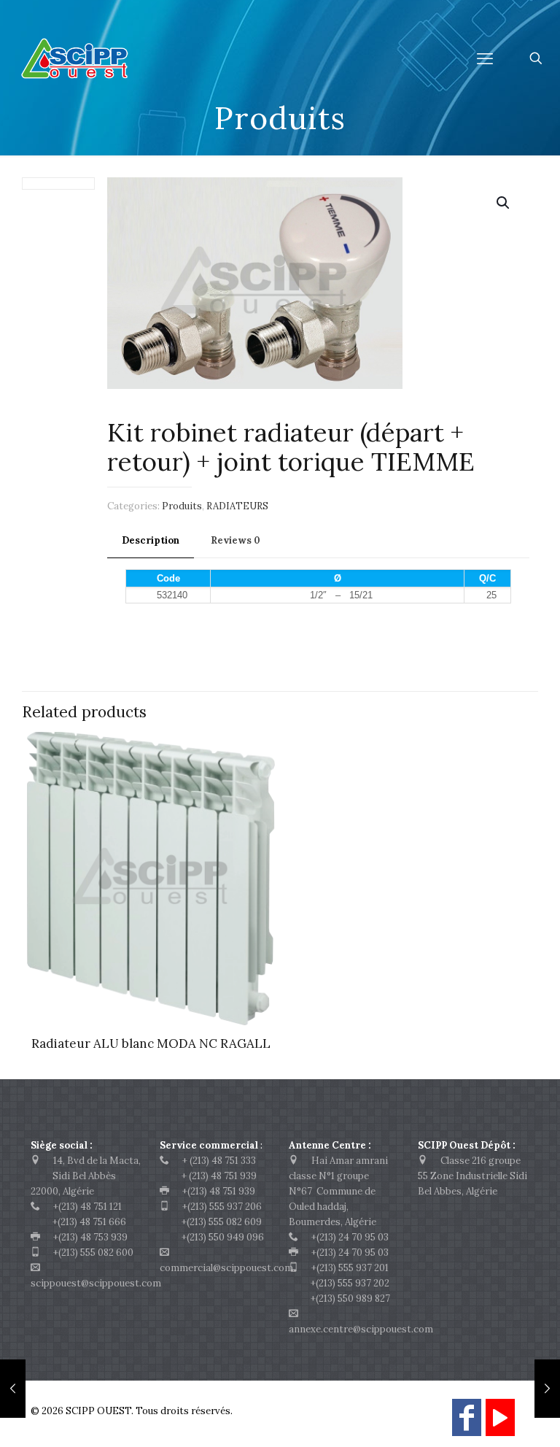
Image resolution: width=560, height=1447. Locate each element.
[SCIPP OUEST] (102, 58)
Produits (182, 506)
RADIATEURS (237, 506)
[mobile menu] (484, 58)
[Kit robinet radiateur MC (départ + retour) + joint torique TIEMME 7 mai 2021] (13, 1388)
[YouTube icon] (500, 1424)
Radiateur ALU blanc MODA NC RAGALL (151, 1043)
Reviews (235, 540)
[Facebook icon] (466, 1424)
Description (150, 540)
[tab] (150, 541)
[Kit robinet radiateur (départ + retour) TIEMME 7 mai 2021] (547, 1388)
